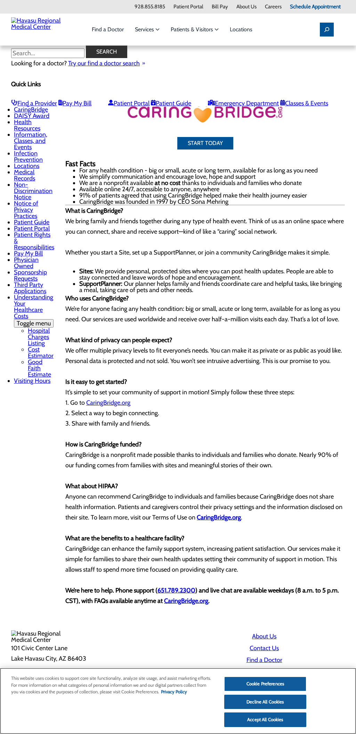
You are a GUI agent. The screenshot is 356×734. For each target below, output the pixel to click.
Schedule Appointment (315, 6)
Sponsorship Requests (30, 275)
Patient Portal (188, 6)
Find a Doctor (108, 29)
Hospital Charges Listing (39, 337)
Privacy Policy (174, 691)
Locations (241, 29)
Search (106, 51)
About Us (246, 6)
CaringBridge (31, 109)
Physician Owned (26, 263)
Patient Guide (173, 103)
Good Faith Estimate (39, 368)
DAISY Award (31, 116)
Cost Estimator (41, 353)
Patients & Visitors (193, 29)
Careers (273, 6)
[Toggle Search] (327, 30)
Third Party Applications (30, 288)
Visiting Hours (32, 381)
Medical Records (24, 175)
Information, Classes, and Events (30, 141)
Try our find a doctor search (104, 63)
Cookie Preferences (265, 683)
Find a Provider (37, 103)
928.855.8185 (150, 6)
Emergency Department (247, 103)
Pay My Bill (77, 103)
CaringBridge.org (108, 402)
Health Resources (27, 125)
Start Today (205, 143)
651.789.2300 (176, 590)
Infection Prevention (28, 156)
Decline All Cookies (265, 701)
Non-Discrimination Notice (33, 191)
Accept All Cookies (265, 719)
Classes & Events (306, 103)
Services (145, 29)
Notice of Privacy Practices (26, 210)
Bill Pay (220, 6)
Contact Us (264, 648)
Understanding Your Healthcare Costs (33, 310)
